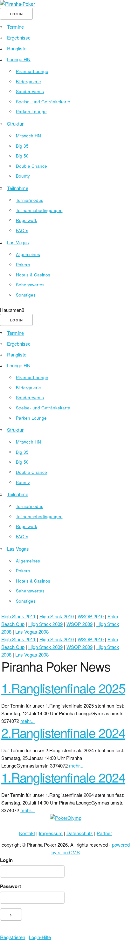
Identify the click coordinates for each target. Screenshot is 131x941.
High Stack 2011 (18, 616)
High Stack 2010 (56, 616)
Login (6, 860)
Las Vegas (18, 242)
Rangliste (16, 48)
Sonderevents (30, 91)
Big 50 (22, 156)
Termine (15, 26)
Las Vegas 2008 (32, 631)
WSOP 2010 (91, 616)
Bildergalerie (28, 81)
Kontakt (27, 833)
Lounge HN (19, 59)
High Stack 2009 (45, 624)
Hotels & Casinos (33, 275)
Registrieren (12, 937)
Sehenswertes (30, 285)
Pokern (23, 264)
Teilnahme (17, 188)
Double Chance (31, 166)
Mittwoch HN (28, 136)
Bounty (23, 176)
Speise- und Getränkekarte (43, 102)
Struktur (15, 123)
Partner (104, 833)
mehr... (27, 720)
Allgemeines (28, 254)
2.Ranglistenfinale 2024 (63, 732)
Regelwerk (26, 220)
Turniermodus (29, 200)
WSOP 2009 (79, 624)
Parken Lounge (31, 111)
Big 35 (22, 146)
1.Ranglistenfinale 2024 (63, 777)
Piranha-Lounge (32, 71)
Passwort (10, 886)
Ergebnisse (19, 37)
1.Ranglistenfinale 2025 (63, 688)
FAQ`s (22, 230)
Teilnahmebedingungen (39, 210)
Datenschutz (79, 833)
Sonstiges (26, 295)
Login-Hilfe (40, 937)
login (16, 13)
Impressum (51, 833)
